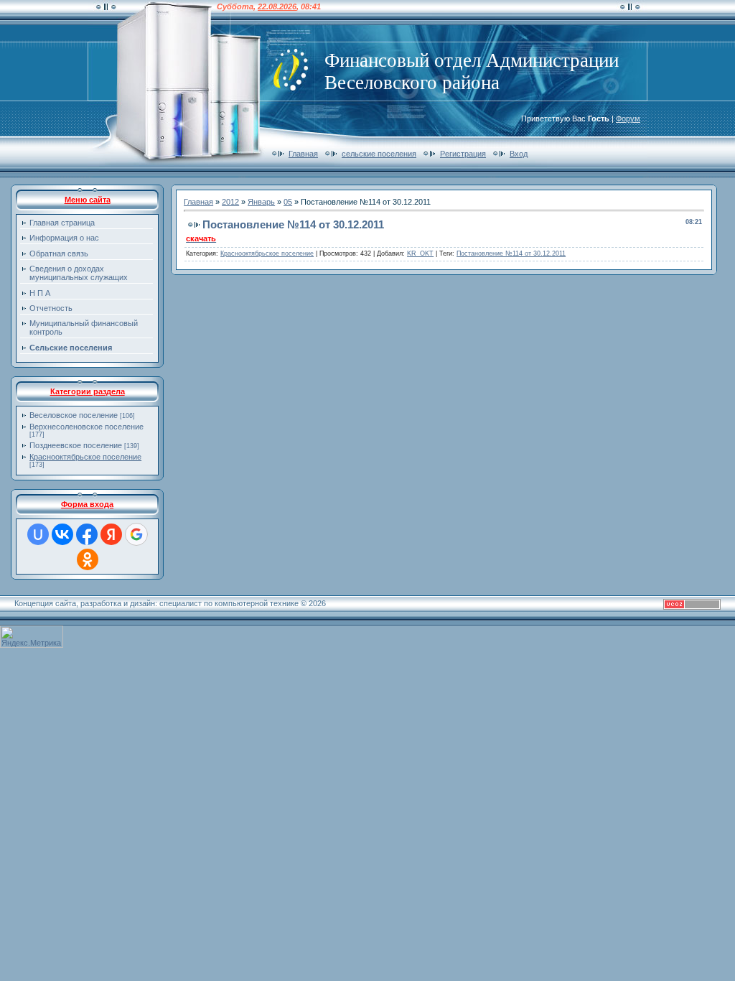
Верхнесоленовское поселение (86, 426)
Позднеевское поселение (75, 445)
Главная (303, 153)
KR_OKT (420, 253)
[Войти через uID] (38, 534)
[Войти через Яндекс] (111, 534)
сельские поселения (379, 153)
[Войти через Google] (136, 534)
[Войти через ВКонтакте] (62, 534)
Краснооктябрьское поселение (85, 456)
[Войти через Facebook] (87, 534)
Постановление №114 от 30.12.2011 (511, 253)
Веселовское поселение (73, 415)
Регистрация (463, 153)
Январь (261, 201)
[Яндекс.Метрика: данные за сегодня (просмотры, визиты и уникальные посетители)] (31, 637)
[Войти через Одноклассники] (87, 559)
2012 (230, 201)
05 (288, 201)
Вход (519, 153)
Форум (628, 118)
